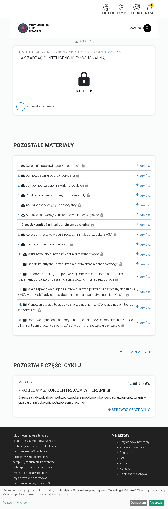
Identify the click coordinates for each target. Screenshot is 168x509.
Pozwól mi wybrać (15, 502)
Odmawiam (138, 502)
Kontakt (125, 468)
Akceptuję (156, 502)
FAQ (122, 458)
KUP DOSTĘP (84, 91)
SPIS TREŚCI (86, 41)
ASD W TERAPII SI (94, 52)
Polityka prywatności (133, 447)
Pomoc (125, 463)
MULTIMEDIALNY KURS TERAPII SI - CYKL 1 (51, 52)
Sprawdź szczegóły (130, 410)
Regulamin (127, 452)
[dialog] (84, 497)
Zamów (135, 28)
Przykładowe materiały (134, 442)
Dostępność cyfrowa (133, 474)
